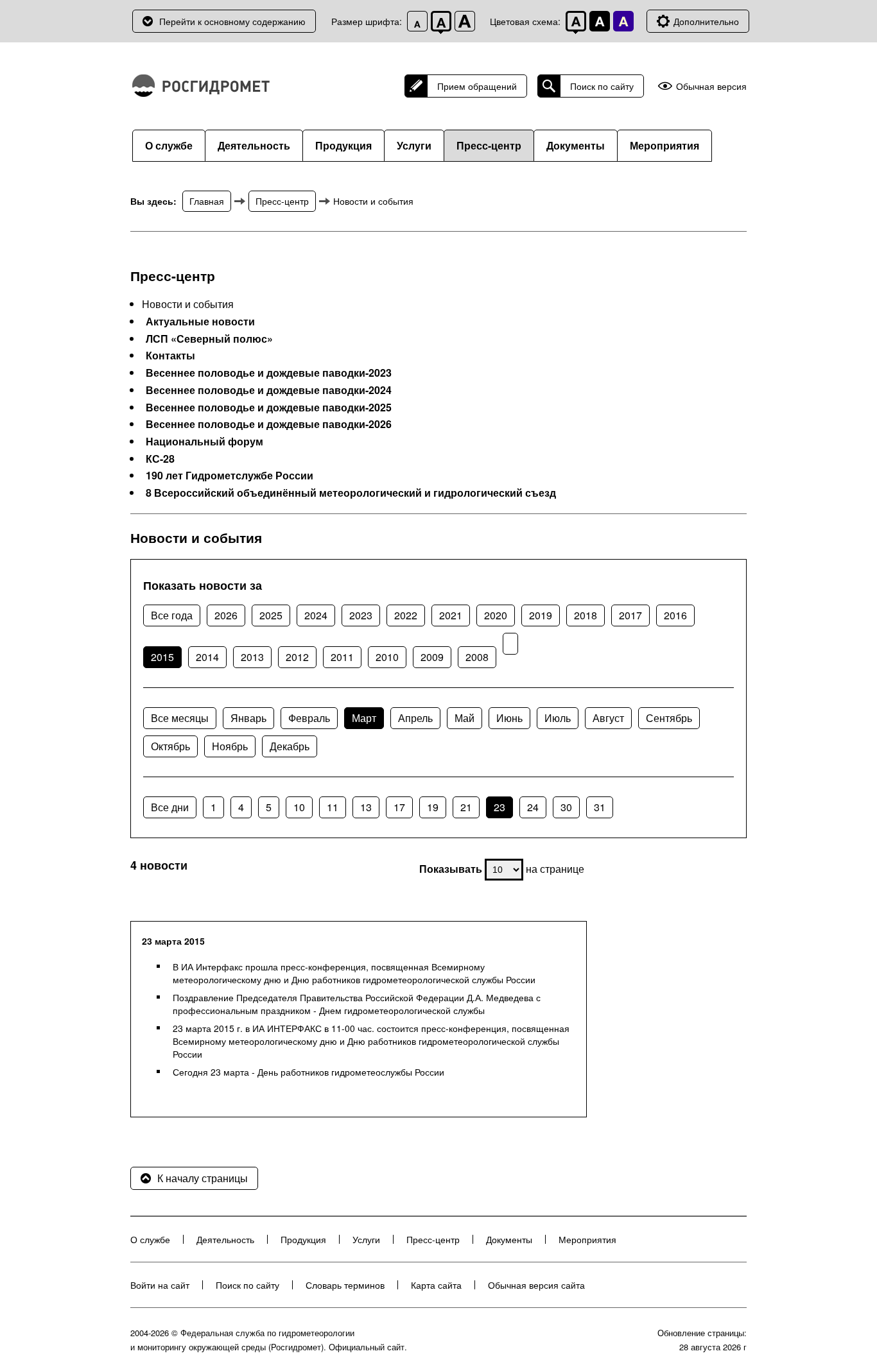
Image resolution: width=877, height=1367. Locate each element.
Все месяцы (180, 717)
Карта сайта (436, 1284)
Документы (575, 145)
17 (399, 807)
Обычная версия (711, 86)
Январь (248, 717)
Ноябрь (230, 746)
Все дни (170, 807)
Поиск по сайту (602, 86)
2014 (207, 656)
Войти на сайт (159, 1284)
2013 (252, 656)
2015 (162, 656)
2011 (342, 656)
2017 (630, 615)
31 (599, 807)
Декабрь (289, 746)
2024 (315, 615)
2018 (585, 615)
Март (364, 717)
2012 (297, 656)
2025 (270, 615)
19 (432, 807)
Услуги (414, 145)
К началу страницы (202, 1178)
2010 (387, 656)
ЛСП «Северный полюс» (209, 339)
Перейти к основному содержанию (232, 21)
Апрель (415, 717)
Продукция (343, 145)
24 (533, 807)
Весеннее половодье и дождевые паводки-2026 (269, 424)
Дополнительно (706, 21)
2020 (495, 615)
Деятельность (254, 145)
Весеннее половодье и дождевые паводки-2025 (269, 407)
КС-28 (160, 459)
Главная (206, 200)
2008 (477, 656)
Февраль (309, 717)
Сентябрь (669, 717)
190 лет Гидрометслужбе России (229, 476)
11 (332, 807)
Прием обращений (477, 86)
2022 (405, 615)
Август (608, 717)
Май (464, 717)
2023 (360, 615)
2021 (450, 615)
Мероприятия (664, 145)
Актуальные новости (200, 321)
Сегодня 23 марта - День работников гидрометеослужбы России (308, 1071)
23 (499, 807)
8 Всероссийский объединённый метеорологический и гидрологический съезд (351, 493)
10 (299, 807)
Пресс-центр (488, 145)
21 (466, 807)
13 (366, 807)
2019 (540, 615)
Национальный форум (204, 441)
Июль (557, 717)
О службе (169, 145)
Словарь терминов (345, 1284)
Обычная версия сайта (536, 1284)
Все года (172, 615)
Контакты (170, 355)
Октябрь (170, 746)
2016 (675, 615)
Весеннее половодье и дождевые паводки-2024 (269, 390)
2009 (432, 656)
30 (566, 807)
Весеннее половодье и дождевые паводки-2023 (269, 373)
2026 (226, 615)
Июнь (509, 717)
